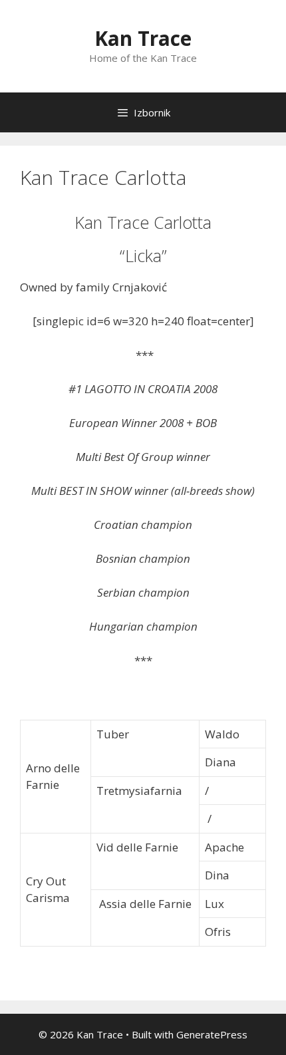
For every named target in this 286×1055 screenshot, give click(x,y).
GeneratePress (211, 1034)
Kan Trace (143, 38)
